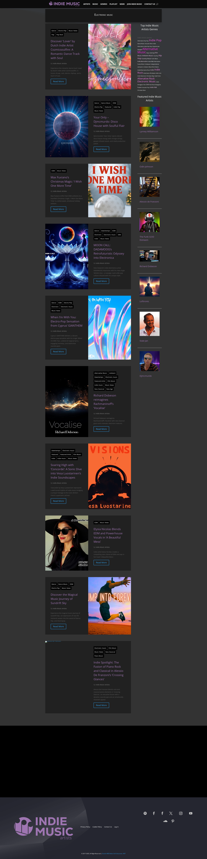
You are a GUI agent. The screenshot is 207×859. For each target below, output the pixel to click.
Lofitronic (144, 301)
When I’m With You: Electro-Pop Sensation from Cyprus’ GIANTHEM (66, 321)
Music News (73, 31)
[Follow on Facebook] (154, 813)
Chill (147, 85)
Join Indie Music (134, 4)
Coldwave (147, 64)
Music (95, 4)
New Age (109, 389)
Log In (116, 827)
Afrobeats (152, 73)
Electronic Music (146, 81)
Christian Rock (141, 90)
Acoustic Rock (149, 43)
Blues (156, 58)
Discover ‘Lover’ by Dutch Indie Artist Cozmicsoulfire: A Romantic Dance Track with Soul (65, 49)
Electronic (98, 235)
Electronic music (110, 235)
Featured (108, 107)
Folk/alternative (142, 61)
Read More (58, 81)
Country (156, 56)
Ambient (112, 373)
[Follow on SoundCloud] (165, 821)
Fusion (139, 87)
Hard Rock (152, 84)
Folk (144, 84)
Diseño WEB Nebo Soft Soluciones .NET (114, 853)
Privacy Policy (85, 827)
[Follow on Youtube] (190, 813)
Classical (154, 46)
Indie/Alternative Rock (143, 70)
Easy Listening (150, 53)
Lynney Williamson (149, 131)
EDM (114, 103)
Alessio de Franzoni (149, 201)
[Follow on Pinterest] (173, 821)
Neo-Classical (99, 389)
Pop (53, 35)
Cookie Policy (97, 827)
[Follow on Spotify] (145, 813)
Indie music (98, 385)
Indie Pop (117, 107)
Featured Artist (99, 381)
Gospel (139, 49)
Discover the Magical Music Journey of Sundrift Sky (64, 599)
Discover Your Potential (103, 777)
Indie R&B (151, 61)
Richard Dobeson (148, 266)
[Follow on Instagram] (180, 813)
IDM (119, 235)
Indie (96, 239)
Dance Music (106, 103)
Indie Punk (157, 76)
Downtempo (105, 231)
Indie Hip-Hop (148, 46)
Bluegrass (158, 84)
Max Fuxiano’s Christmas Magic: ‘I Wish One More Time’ (66, 181)
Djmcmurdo (146, 375)
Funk (152, 58)
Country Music (146, 59)
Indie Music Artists (60, 63)
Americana (146, 73)
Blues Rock (152, 67)
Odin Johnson (146, 166)
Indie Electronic (141, 76)
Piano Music (98, 656)
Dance (54, 31)
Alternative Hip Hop (143, 41)
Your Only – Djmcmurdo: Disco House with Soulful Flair (109, 121)
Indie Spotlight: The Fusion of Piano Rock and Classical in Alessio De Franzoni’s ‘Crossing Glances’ (108, 670)
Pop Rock (59, 35)
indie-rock (158, 73)
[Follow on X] (171, 813)
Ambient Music (147, 56)
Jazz (158, 46)
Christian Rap (150, 76)
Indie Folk (153, 87)
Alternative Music (100, 373)
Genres (103, 4)
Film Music (111, 381)
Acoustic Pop (145, 87)
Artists (86, 4)
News (122, 4)
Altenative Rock (146, 78)
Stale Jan (144, 340)
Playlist (113, 4)
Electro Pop (62, 31)
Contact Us (149, 4)
